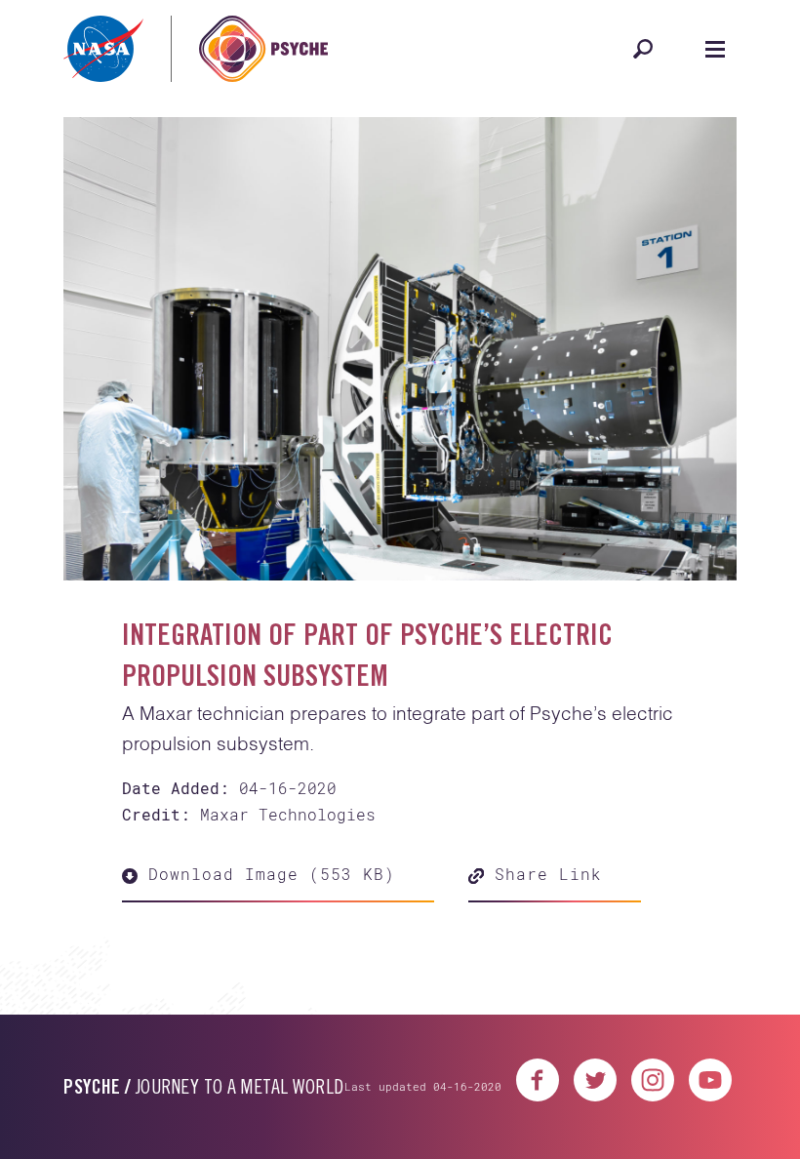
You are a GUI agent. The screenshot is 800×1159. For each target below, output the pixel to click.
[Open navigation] (715, 48)
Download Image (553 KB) (266, 873)
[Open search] (642, 48)
